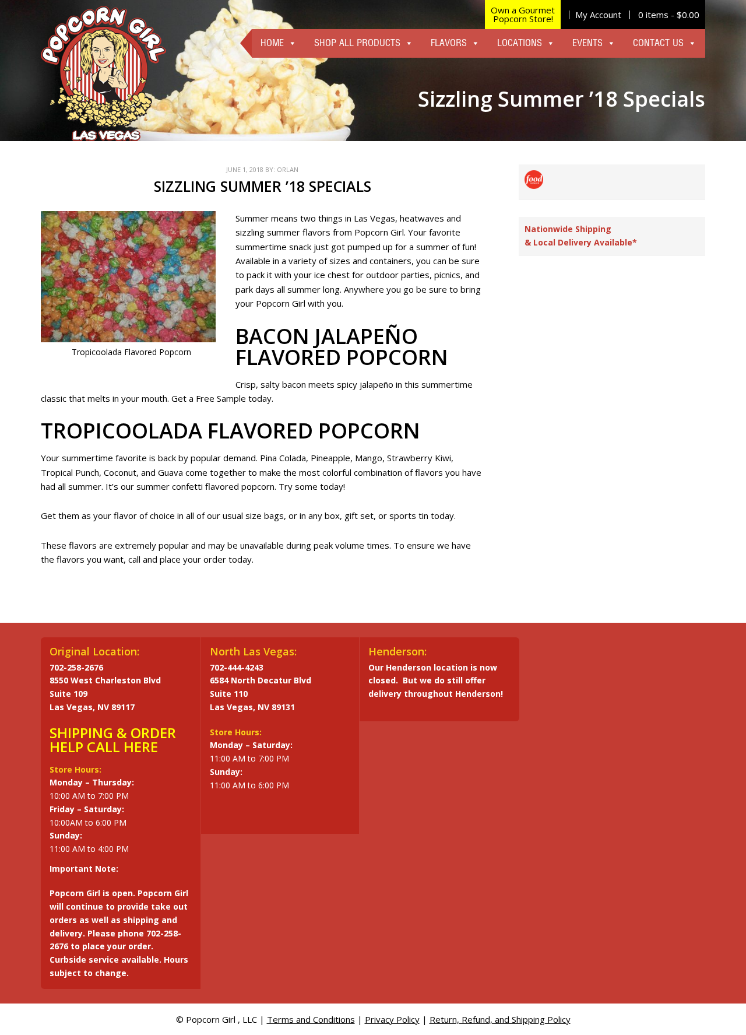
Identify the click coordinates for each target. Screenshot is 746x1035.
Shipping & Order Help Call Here (113, 739)
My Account (598, 14)
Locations (519, 43)
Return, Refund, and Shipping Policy (500, 1019)
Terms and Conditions (311, 1019)
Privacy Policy (392, 1019)
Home (272, 43)
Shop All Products (357, 43)
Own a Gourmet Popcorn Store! (523, 14)
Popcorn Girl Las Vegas (103, 73)
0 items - (668, 14)
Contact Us (658, 43)
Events (587, 43)
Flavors (449, 43)
